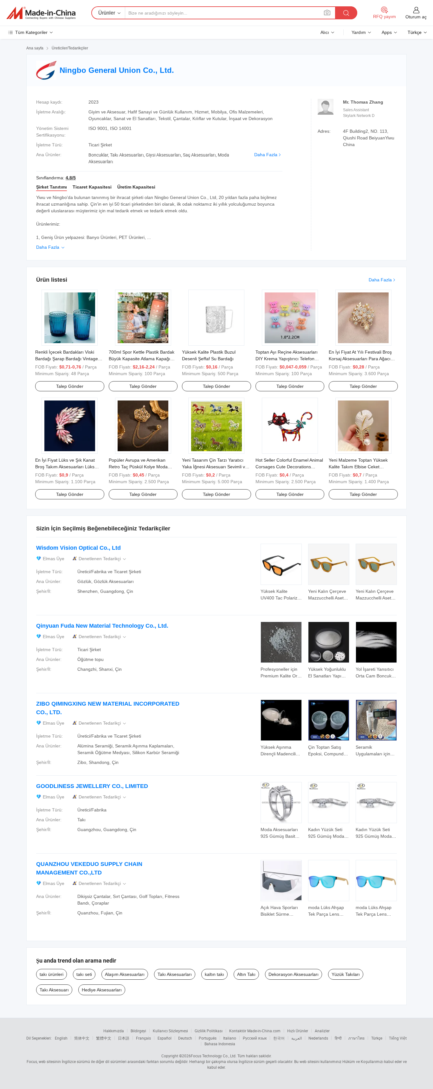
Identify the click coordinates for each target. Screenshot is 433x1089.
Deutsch (185, 1038)
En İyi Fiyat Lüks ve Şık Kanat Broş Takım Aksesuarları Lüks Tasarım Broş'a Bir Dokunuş (65, 467)
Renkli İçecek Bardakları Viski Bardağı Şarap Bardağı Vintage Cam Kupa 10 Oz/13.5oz (66, 358)
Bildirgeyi (138, 1030)
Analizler (322, 1030)
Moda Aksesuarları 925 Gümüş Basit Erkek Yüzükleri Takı (281, 836)
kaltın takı (214, 974)
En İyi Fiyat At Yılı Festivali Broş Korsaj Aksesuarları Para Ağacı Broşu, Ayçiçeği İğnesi (360, 358)
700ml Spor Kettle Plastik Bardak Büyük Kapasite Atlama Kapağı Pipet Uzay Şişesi (141, 358)
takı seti (84, 974)
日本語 (123, 1038)
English (61, 1038)
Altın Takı (246, 974)
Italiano (229, 1038)
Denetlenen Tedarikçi (103, 558)
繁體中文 (103, 1038)
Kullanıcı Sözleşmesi (170, 1030)
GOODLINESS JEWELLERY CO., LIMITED (92, 786)
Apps (387, 32)
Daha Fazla (265, 154)
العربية (296, 1038)
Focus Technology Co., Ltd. (213, 1055)
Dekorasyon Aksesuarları (293, 974)
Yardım (359, 32)
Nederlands (318, 1038)
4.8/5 (71, 177)
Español (164, 1038)
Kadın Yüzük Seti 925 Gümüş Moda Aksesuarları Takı (326, 836)
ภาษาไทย (356, 1038)
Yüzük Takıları (346, 974)
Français (143, 1038)
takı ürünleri (51, 974)
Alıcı (324, 32)
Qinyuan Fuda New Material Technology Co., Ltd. (102, 626)
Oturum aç (416, 16)
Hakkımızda (113, 1030)
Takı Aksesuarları (175, 974)
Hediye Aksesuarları (102, 989)
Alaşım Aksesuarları (125, 974)
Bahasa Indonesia (219, 1043)
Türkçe (376, 1038)
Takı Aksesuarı (54, 989)
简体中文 (81, 1038)
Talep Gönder (69, 386)
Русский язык (255, 1038)
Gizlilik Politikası (209, 1030)
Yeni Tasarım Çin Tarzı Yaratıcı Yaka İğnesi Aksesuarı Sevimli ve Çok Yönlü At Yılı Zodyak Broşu (215, 467)
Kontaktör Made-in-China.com (255, 1030)
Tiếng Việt (398, 1038)
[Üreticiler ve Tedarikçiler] (40, 13)
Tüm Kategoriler (31, 32)
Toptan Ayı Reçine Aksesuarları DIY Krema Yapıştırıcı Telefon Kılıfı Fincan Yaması (286, 358)
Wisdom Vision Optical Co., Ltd (78, 548)
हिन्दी (338, 1038)
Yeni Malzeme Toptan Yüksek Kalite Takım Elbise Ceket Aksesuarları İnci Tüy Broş (358, 467)
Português (208, 1038)
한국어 (279, 1038)
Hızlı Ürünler (297, 1030)
